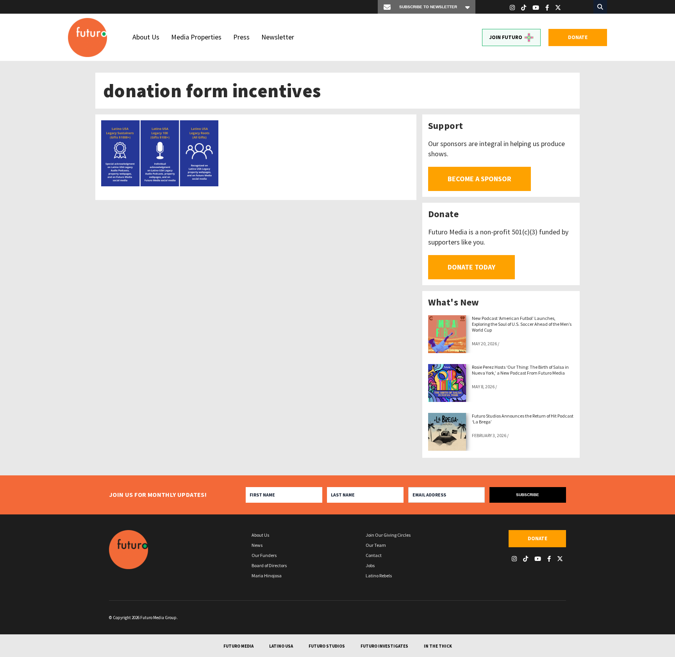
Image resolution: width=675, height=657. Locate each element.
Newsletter (277, 36)
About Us (145, 36)
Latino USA (281, 646)
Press (241, 36)
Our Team (376, 545)
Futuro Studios (327, 646)
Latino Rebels (379, 575)
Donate (578, 37)
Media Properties (196, 36)
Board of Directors (269, 565)
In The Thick (438, 646)
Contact (374, 555)
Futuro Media (238, 646)
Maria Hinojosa (267, 575)
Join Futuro (505, 37)
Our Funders (264, 555)
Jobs (370, 565)
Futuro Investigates (384, 646)
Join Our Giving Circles (388, 535)
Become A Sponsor (479, 178)
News (257, 545)
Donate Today (471, 266)
